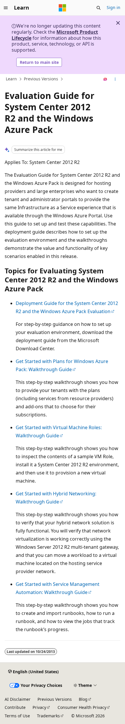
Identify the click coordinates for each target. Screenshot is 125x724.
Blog (83, 699)
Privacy (39, 707)
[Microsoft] (62, 8)
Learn (11, 79)
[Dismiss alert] (118, 23)
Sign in (113, 7)
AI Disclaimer (18, 699)
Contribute (15, 707)
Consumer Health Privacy (82, 707)
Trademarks (48, 715)
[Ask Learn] (105, 79)
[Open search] (98, 8)
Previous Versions (41, 79)
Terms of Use (17, 715)
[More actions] (115, 79)
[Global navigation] (6, 8)
